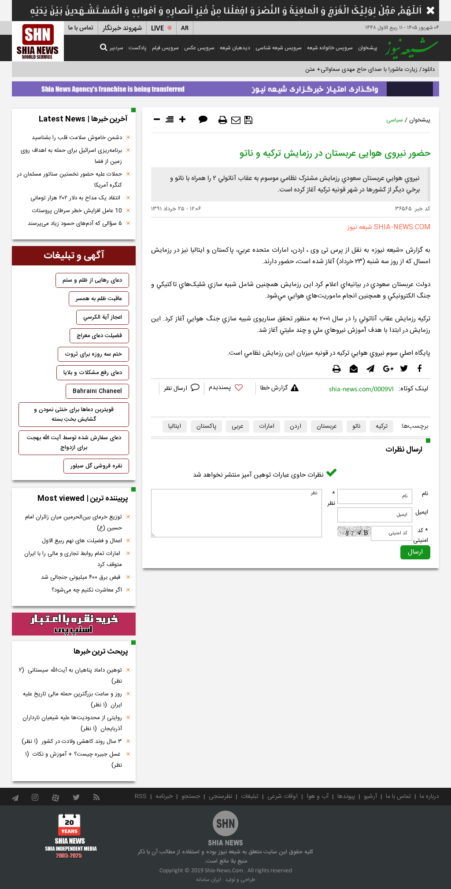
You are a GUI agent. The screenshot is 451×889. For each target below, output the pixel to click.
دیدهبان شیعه (235, 48)
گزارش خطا (274, 388)
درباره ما (429, 796)
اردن (295, 426)
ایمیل (421, 512)
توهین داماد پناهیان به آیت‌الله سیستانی (70, 675)
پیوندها (346, 796)
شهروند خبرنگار (122, 28)
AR (185, 28)
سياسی (394, 120)
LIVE (157, 28)
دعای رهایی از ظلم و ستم (92, 280)
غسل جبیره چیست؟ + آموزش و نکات (73, 759)
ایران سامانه (208, 879)
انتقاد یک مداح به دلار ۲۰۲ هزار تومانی (76, 198)
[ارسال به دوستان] (235, 120)
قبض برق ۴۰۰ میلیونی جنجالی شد (81, 577)
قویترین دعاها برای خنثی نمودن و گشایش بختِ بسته (74, 414)
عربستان (327, 426)
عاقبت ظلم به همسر (99, 299)
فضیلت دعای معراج (99, 336)
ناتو (356, 426)
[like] (230, 388)
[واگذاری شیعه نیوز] (225, 87)
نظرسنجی (220, 796)
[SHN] (38, 41)
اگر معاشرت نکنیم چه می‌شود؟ (87, 590)
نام (425, 494)
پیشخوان (367, 48)
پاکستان (206, 426)
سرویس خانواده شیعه (330, 48)
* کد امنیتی (420, 535)
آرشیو (370, 796)
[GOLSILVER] (74, 624)
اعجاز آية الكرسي (102, 317)
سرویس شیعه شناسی (278, 48)
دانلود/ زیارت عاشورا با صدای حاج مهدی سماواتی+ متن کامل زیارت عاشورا (348, 69)
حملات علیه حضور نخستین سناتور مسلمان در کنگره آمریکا (69, 179)
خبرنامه (164, 796)
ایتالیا (174, 426)
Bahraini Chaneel (97, 391)
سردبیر (116, 48)
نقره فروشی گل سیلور (96, 466)
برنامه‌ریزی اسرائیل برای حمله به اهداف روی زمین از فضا (71, 156)
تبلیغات (250, 796)
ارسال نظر (176, 388)
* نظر (331, 498)
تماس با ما (80, 28)
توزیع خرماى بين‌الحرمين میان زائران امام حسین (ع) (73, 522)
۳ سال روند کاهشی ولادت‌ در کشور (72, 741)
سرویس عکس (199, 48)
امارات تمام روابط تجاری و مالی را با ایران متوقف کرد (73, 559)
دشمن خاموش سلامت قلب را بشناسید (77, 138)
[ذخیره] (248, 120)
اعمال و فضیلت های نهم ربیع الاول (82, 541)
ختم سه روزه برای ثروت (93, 354)
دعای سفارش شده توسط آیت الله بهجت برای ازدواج (74, 442)
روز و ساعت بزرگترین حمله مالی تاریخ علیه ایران (72, 699)
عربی (238, 426)
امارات (266, 426)
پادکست (138, 48)
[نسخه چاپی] (222, 120)
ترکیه (382, 426)
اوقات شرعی (282, 796)
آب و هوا (318, 796)
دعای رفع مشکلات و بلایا (92, 373)
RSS (141, 796)
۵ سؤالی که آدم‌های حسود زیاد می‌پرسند (75, 223)
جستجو (190, 796)
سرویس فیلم (165, 48)
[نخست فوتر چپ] (71, 835)
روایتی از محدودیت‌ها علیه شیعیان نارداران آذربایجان (72, 723)
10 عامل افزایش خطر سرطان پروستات (77, 211)
